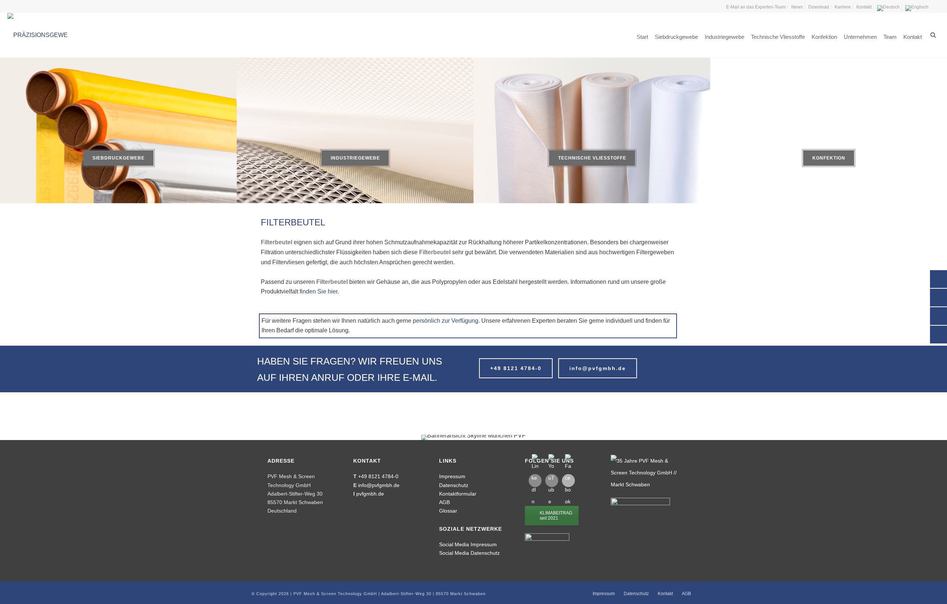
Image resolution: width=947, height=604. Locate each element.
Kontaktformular (457, 494)
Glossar (448, 511)
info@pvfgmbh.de (379, 485)
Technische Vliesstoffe (778, 37)
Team (890, 37)
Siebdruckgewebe (676, 37)
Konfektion (824, 37)
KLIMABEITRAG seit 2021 (556, 515)
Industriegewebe (724, 37)
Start (642, 37)
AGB (444, 502)
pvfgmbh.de (370, 494)
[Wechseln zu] (888, 8)
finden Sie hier (318, 291)
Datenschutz (453, 485)
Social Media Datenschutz (469, 553)
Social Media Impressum (468, 544)
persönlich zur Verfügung (445, 321)
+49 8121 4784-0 (378, 476)
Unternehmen (860, 37)
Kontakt (912, 37)
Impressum (452, 476)
